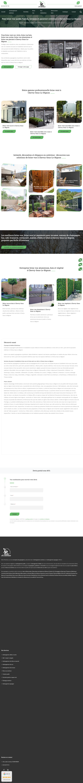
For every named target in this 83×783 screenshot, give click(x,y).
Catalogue (65, 12)
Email (12, 495)
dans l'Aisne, (32, 571)
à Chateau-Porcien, (57, 575)
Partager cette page (23, 67)
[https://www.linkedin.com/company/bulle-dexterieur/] (8, 769)
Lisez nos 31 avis (6, 779)
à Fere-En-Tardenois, (65, 573)
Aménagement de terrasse (9, 667)
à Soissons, (42, 573)
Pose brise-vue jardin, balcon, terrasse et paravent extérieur (38, 22)
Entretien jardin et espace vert (10, 677)
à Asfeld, (69, 575)
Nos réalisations (43, 12)
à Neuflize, (13, 577)
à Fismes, (10, 573)
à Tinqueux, (68, 571)
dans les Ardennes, (39, 571)
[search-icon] (81, 12)
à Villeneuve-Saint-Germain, (24, 575)
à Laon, (46, 573)
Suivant (14, 514)
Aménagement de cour (8, 664)
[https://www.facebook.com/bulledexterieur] (4, 769)
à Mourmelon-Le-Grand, (25, 573)
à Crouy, (6, 575)
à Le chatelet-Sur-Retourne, (22, 577)
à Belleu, (59, 573)
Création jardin (6, 674)
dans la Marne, (26, 571)
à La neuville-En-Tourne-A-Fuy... (36, 577)
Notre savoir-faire (54, 12)
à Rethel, (43, 575)
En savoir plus (9, 131)
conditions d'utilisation (45, 519)
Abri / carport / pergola (8, 658)
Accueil (3, 12)
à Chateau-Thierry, (52, 573)
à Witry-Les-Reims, (35, 573)
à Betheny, (73, 571)
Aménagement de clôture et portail (11, 661)
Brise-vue (33, 12)
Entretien (25, 12)
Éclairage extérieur (7, 680)
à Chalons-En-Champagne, (54, 571)
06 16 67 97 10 (6, 765)
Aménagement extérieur (13, 12)
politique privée (29, 519)
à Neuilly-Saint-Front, (36, 575)
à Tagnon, (73, 575)
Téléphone (13, 504)
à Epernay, (62, 571)
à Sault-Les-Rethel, (49, 575)
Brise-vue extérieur (7, 670)
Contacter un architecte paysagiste (14, 247)
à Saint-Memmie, (16, 573)
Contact (74, 12)
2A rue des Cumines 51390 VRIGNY (11, 761)
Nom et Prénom (14, 486)
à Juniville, (64, 575)
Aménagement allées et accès (10, 654)
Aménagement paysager (8, 683)
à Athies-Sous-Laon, (13, 575)
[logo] (42, 4)
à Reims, (46, 571)
